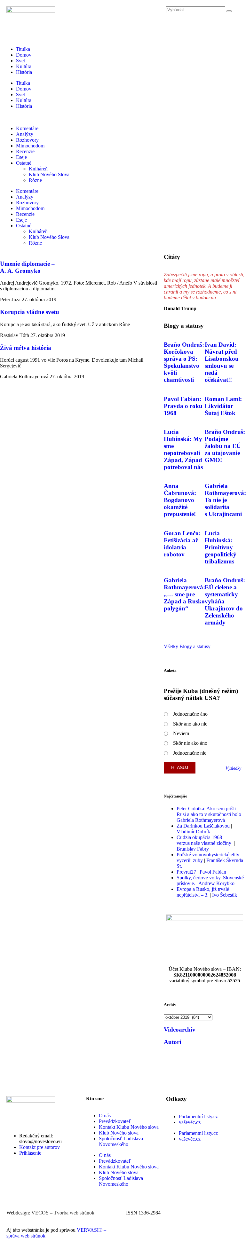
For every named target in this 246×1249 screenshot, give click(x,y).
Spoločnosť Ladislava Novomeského (121, 1141)
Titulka (23, 49)
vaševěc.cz (190, 1122)
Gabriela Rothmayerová (201, 820)
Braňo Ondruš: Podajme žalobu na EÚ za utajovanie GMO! (225, 445)
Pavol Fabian (213, 872)
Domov (23, 55)
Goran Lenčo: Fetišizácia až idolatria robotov (182, 544)
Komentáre (27, 128)
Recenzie (25, 151)
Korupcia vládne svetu (29, 312)
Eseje (21, 157)
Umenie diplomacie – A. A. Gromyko (27, 267)
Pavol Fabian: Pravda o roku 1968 (183, 406)
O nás (105, 1115)
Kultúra (23, 66)
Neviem (181, 733)
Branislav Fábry (193, 849)
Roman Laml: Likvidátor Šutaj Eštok (223, 406)
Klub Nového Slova (49, 174)
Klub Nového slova (119, 1132)
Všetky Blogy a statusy (187, 646)
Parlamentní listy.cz (198, 1116)
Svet (20, 60)
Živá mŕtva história (25, 347)
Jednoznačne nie (189, 753)
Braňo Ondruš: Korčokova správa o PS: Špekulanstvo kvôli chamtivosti (184, 362)
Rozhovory (27, 140)
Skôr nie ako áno (190, 743)
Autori (172, 1042)
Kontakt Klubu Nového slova (129, 1127)
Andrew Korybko (216, 883)
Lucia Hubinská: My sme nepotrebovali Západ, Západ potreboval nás (183, 449)
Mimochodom (30, 145)
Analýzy (24, 134)
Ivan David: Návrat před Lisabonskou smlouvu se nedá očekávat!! (222, 362)
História (24, 72)
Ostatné (23, 163)
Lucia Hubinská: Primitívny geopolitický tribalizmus (220, 547)
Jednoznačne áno (190, 714)
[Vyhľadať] (229, 11)
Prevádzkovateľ (115, 1121)
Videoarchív (179, 1029)
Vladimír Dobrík (193, 831)
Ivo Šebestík (224, 895)
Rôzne (35, 180)
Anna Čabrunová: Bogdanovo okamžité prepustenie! (180, 500)
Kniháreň (38, 168)
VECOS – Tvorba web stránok (62, 1212)
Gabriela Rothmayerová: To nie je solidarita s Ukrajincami (225, 500)
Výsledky (233, 768)
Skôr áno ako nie (190, 724)
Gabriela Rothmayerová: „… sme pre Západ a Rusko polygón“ (184, 594)
